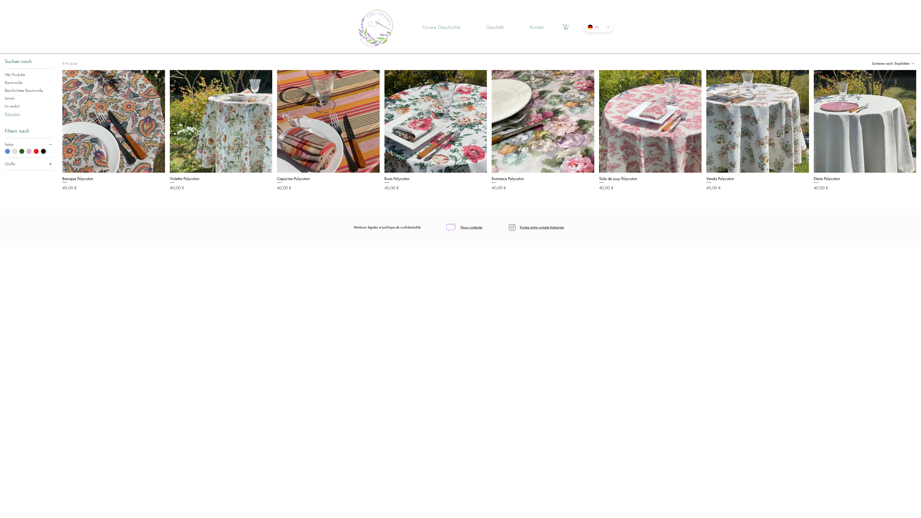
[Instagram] (512, 227)
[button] (566, 27)
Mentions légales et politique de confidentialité (387, 227)
